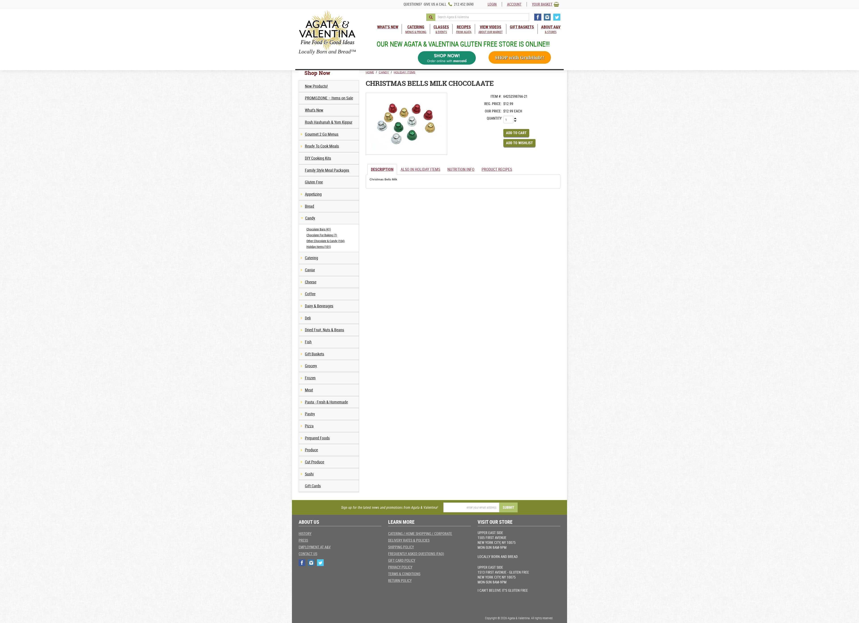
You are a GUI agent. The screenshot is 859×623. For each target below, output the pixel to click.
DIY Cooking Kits (318, 158)
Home (370, 72)
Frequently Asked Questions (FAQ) (416, 553)
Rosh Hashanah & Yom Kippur (328, 122)
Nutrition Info (460, 169)
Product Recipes (497, 169)
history (305, 533)
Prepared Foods (317, 438)
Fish (308, 341)
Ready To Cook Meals (322, 146)
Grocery (311, 365)
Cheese (310, 282)
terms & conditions (404, 573)
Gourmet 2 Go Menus (321, 134)
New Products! (316, 86)
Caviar (310, 269)
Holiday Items (404, 72)
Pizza (309, 426)
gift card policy (401, 560)
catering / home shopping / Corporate (420, 533)
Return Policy (400, 580)
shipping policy (401, 547)
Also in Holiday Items (420, 169)
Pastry (310, 413)
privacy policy (400, 567)
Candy (310, 218)
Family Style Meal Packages (327, 170)
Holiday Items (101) (318, 247)
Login (492, 4)
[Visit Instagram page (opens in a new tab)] (547, 17)
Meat (309, 390)
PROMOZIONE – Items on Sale (329, 98)
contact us (308, 553)
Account (514, 4)
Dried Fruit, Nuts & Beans (324, 329)
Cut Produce (314, 462)
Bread (309, 206)
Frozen (310, 377)
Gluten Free (314, 182)
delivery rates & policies (409, 540)
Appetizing (313, 194)
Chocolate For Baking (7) (321, 235)
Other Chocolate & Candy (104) (325, 241)
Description (382, 169)
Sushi (309, 474)
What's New (314, 110)
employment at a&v (315, 547)
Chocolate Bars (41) (318, 229)
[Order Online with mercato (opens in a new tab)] (447, 58)
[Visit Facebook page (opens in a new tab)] (537, 17)
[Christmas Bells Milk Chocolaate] (406, 123)
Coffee (310, 293)
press (303, 540)
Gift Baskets (314, 354)
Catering (311, 257)
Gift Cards (313, 485)
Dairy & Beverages (319, 305)
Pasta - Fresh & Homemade (326, 402)
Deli (308, 318)
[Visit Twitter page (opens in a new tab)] (556, 17)
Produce (311, 449)
